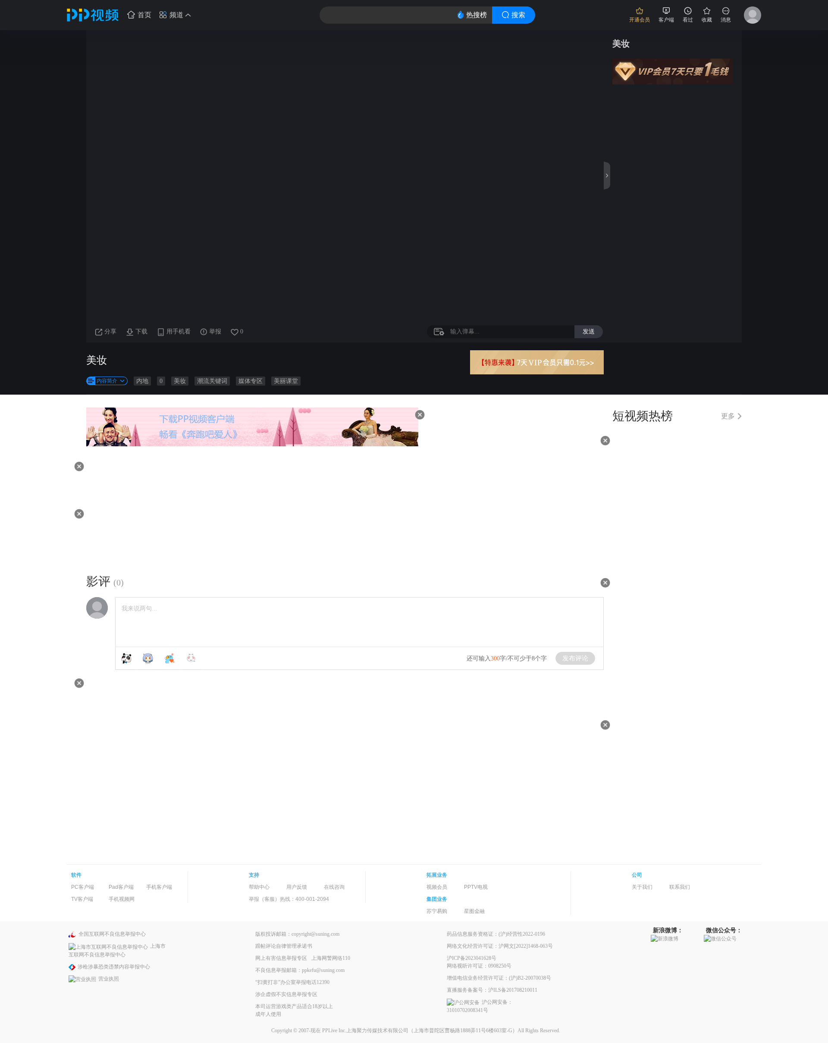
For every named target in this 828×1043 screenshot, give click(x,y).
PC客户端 (82, 887)
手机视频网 (122, 899)
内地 (142, 381)
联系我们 (679, 887)
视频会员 (437, 887)
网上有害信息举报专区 (281, 958)
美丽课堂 (286, 381)
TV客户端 (82, 899)
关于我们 (642, 887)
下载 (141, 331)
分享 (110, 331)
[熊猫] (126, 658)
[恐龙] (169, 658)
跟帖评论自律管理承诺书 (283, 946)
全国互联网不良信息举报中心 (112, 934)
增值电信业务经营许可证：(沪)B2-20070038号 (499, 978)
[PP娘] (148, 658)
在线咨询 (334, 887)
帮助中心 (259, 887)
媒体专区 (250, 381)
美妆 (180, 381)
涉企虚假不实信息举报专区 (286, 994)
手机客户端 (159, 887)
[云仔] (191, 658)
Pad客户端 (121, 887)
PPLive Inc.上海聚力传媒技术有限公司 (365, 1030)
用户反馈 (296, 887)
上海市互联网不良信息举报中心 (117, 950)
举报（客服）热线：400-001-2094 (289, 899)
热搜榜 (476, 15)
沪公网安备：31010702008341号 (480, 1006)
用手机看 (178, 331)
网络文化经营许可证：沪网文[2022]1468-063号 (500, 946)
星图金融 (474, 911)
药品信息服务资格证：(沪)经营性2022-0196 (496, 934)
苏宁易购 (437, 911)
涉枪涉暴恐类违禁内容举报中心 (114, 967)
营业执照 (108, 979)
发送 (589, 331)
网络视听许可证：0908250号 (479, 966)
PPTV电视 (476, 887)
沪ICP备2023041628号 (471, 958)
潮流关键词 (212, 381)
